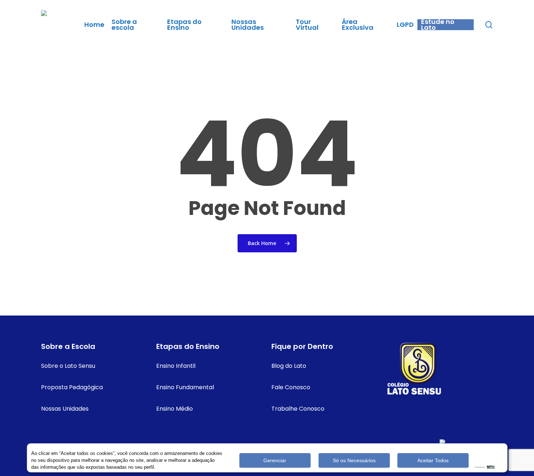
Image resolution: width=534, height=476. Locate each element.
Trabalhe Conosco (297, 408)
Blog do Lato (288, 366)
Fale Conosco (290, 387)
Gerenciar (274, 460)
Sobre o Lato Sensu (68, 366)
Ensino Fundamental (185, 387)
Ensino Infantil (175, 366)
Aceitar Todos (433, 460)
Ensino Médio (174, 408)
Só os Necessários (354, 460)
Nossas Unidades (65, 408)
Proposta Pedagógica (72, 387)
